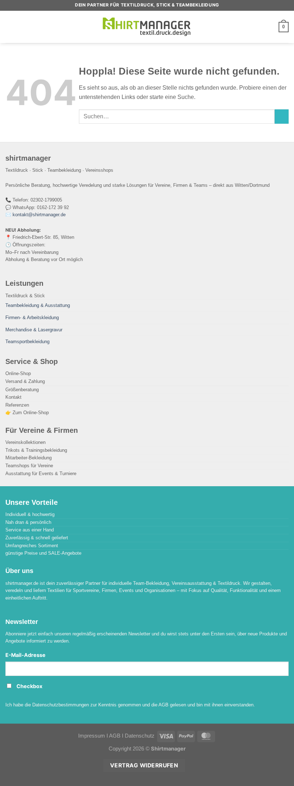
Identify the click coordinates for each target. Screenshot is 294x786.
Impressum (91, 736)
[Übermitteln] (282, 116)
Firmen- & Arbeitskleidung (32, 317)
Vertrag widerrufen (144, 765)
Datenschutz (140, 736)
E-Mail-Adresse (25, 655)
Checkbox (29, 686)
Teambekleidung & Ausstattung (37, 305)
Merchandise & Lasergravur (33, 329)
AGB (114, 736)
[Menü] (9, 26)
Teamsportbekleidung (27, 341)
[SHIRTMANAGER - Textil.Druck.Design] (147, 27)
